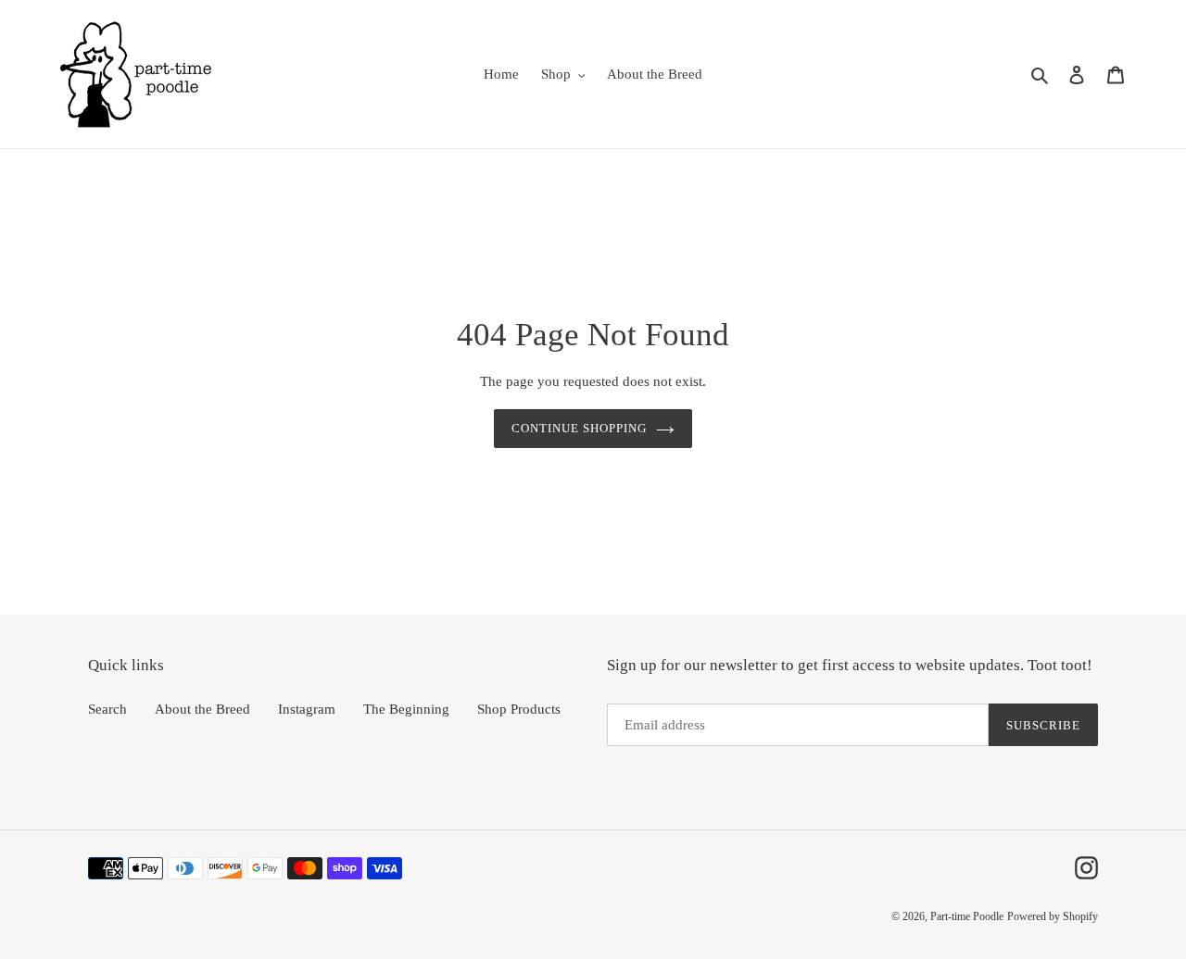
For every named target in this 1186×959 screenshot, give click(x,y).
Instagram (306, 709)
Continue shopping (579, 428)
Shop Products (519, 709)
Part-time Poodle (966, 916)
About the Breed (202, 709)
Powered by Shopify (1052, 916)
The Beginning (406, 709)
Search (107, 709)
